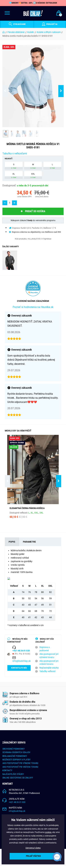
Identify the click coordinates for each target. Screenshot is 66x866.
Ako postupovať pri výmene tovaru (48, 656)
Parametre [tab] (29, 541)
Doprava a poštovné (44, 649)
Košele (30, 32)
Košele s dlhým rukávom (49, 32)
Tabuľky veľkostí (47, 671)
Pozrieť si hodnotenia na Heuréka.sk (33, 307)
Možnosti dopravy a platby (16, 759)
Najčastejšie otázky (49, 667)
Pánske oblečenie (16, 32)
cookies (48, 832)
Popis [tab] (12, 541)
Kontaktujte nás (19, 668)
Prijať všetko (33, 856)
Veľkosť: (9, 159)
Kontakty (7, 770)
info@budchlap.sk (21, 661)
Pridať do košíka (35, 211)
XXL (33, 175)
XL (13, 175)
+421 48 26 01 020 (17, 802)
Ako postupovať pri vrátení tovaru (48, 662)
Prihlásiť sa (51, 24)
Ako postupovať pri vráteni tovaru (20, 767)
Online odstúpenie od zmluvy (17, 777)
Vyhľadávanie (19, 24)
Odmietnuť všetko (33, 848)
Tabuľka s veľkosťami (14, 153)
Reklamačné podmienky (14, 756)
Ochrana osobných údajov (16, 752)
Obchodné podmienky (13, 748)
